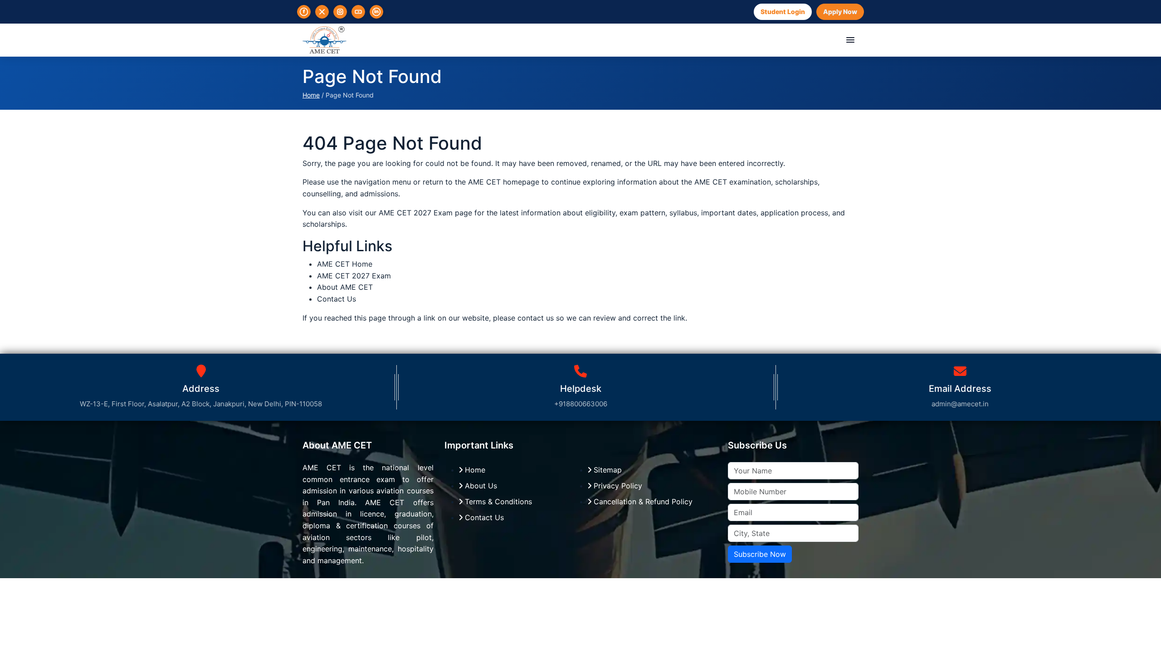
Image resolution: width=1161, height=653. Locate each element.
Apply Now (840, 11)
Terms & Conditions (497, 501)
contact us (535, 317)
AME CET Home (344, 263)
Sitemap (606, 469)
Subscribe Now (760, 554)
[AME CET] (324, 40)
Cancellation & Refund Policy (642, 501)
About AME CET (345, 287)
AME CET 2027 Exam (417, 212)
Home (311, 95)
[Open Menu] (850, 40)
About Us (480, 485)
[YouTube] (358, 12)
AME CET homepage (503, 181)
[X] (322, 12)
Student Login (783, 11)
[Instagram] (340, 12)
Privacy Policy (616, 485)
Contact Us (336, 298)
